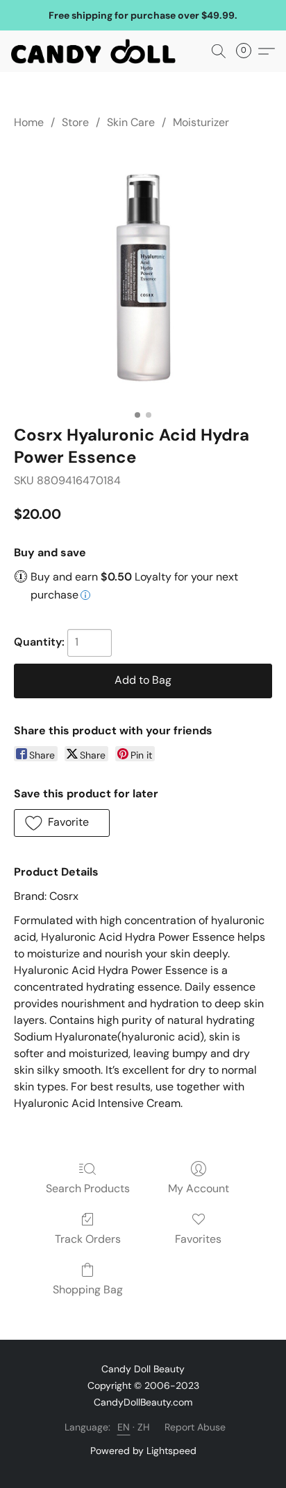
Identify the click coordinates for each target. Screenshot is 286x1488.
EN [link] (124, 1427)
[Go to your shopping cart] (247, 51)
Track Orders (88, 1239)
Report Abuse (195, 1427)
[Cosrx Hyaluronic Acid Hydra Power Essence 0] (143, 274)
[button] (98, 51)
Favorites (198, 1239)
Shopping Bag (88, 1289)
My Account (198, 1188)
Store (75, 122)
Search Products (88, 1188)
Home (29, 122)
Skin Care (131, 122)
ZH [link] (144, 1427)
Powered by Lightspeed (143, 1450)
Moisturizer (201, 122)
